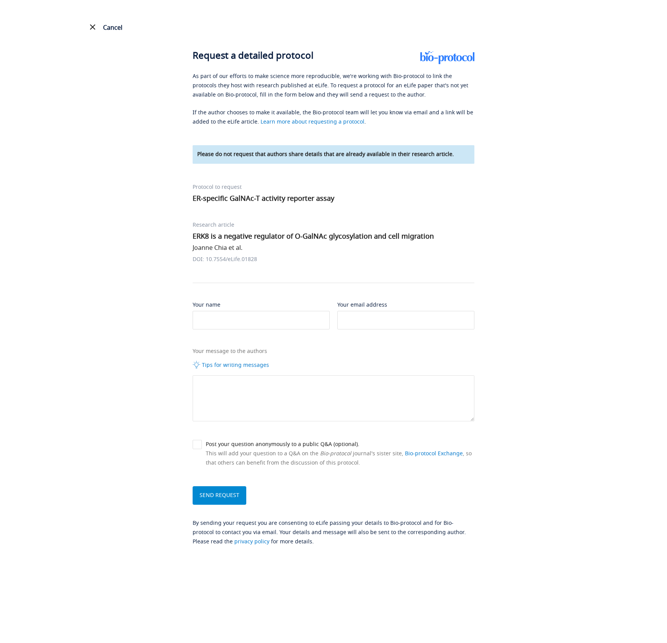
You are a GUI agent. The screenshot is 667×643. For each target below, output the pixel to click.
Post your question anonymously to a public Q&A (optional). (282, 444)
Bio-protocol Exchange (434, 454)
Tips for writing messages (234, 365)
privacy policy (251, 542)
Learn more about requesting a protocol (312, 122)
